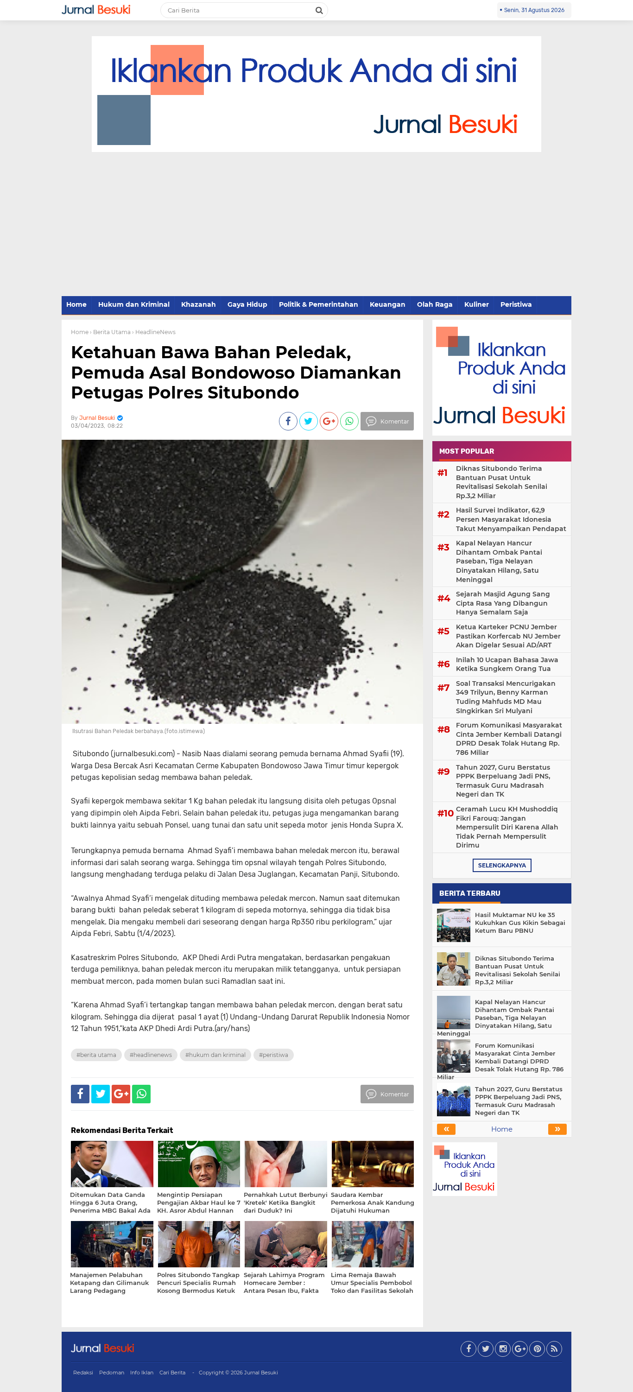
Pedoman (111, 1372)
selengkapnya (502, 865)
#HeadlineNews (151, 1054)
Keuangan (387, 304)
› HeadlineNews (154, 332)
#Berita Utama (96, 1054)
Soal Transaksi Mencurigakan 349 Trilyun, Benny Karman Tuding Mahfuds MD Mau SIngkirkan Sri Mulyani (506, 697)
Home (76, 304)
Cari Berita (172, 1372)
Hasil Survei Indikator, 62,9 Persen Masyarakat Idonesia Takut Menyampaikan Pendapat (511, 519)
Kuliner (476, 304)
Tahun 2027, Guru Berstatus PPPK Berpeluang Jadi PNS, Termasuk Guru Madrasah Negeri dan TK (503, 781)
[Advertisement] (316, 225)
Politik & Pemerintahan (318, 304)
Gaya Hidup (247, 304)
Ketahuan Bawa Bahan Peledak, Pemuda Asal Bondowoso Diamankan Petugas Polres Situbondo (236, 372)
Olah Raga (435, 304)
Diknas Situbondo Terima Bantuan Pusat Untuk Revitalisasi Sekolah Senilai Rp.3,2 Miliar (501, 482)
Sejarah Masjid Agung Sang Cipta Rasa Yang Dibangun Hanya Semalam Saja (503, 603)
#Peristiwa (273, 1054)
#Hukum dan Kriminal (215, 1054)
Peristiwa (516, 304)
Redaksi (83, 1372)
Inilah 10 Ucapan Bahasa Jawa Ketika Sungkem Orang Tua (507, 664)
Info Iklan (141, 1372)
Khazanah (198, 304)
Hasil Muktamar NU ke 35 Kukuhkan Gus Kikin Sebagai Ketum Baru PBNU (520, 922)
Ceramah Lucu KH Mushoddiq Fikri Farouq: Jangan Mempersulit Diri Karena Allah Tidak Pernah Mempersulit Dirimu (507, 827)
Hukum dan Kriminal (134, 304)
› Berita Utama (110, 332)
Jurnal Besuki (261, 1372)
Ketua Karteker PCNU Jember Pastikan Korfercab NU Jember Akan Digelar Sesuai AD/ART (508, 636)
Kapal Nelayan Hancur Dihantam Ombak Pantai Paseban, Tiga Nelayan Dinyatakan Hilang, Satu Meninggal (499, 561)
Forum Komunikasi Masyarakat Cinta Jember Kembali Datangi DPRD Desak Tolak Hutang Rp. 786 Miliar (509, 739)
